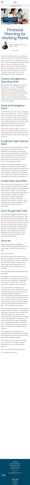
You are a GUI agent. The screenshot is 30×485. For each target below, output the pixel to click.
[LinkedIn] (5, 475)
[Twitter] (7, 475)
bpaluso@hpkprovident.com (15, 472)
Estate (15, 483)
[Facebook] (2, 475)
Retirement (15, 480)
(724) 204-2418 (16, 465)
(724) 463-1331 (16, 463)
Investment (15, 482)
